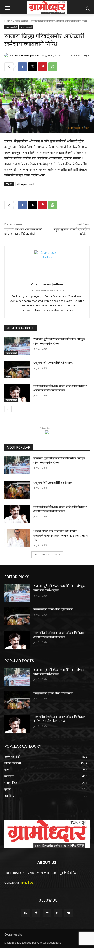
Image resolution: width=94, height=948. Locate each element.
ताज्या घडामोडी (26, 27)
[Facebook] (22, 66)
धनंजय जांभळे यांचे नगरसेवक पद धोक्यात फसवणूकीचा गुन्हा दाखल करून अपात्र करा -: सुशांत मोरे (60, 535)
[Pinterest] (42, 66)
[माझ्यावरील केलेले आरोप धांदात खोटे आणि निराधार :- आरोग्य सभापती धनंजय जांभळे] (17, 393)
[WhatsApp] (52, 66)
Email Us (27, 882)
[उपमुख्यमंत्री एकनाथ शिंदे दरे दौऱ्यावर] (17, 369)
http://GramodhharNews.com (47, 290)
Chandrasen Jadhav (26, 55)
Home (8, 21)
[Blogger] (25, 913)
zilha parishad (25, 184)
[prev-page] (7, 409)
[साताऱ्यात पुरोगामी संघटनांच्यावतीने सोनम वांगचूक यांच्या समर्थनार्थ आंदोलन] (17, 346)
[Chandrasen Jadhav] (7, 55)
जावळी (8, 376)
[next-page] (14, 409)
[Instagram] (58, 913)
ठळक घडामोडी (21, 21)
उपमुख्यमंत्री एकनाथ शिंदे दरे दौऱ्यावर (53, 362)
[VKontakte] (68, 913)
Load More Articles (45, 554)
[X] (32, 66)
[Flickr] (47, 913)
